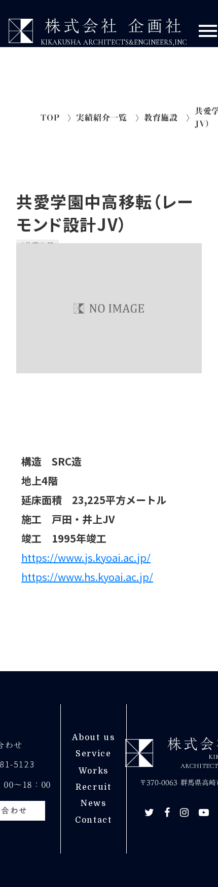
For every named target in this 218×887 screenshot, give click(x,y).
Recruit (93, 787)
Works (93, 771)
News (93, 803)
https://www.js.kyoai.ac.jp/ (86, 557)
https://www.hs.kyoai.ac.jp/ (87, 576)
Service (93, 753)
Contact (93, 820)
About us (93, 737)
